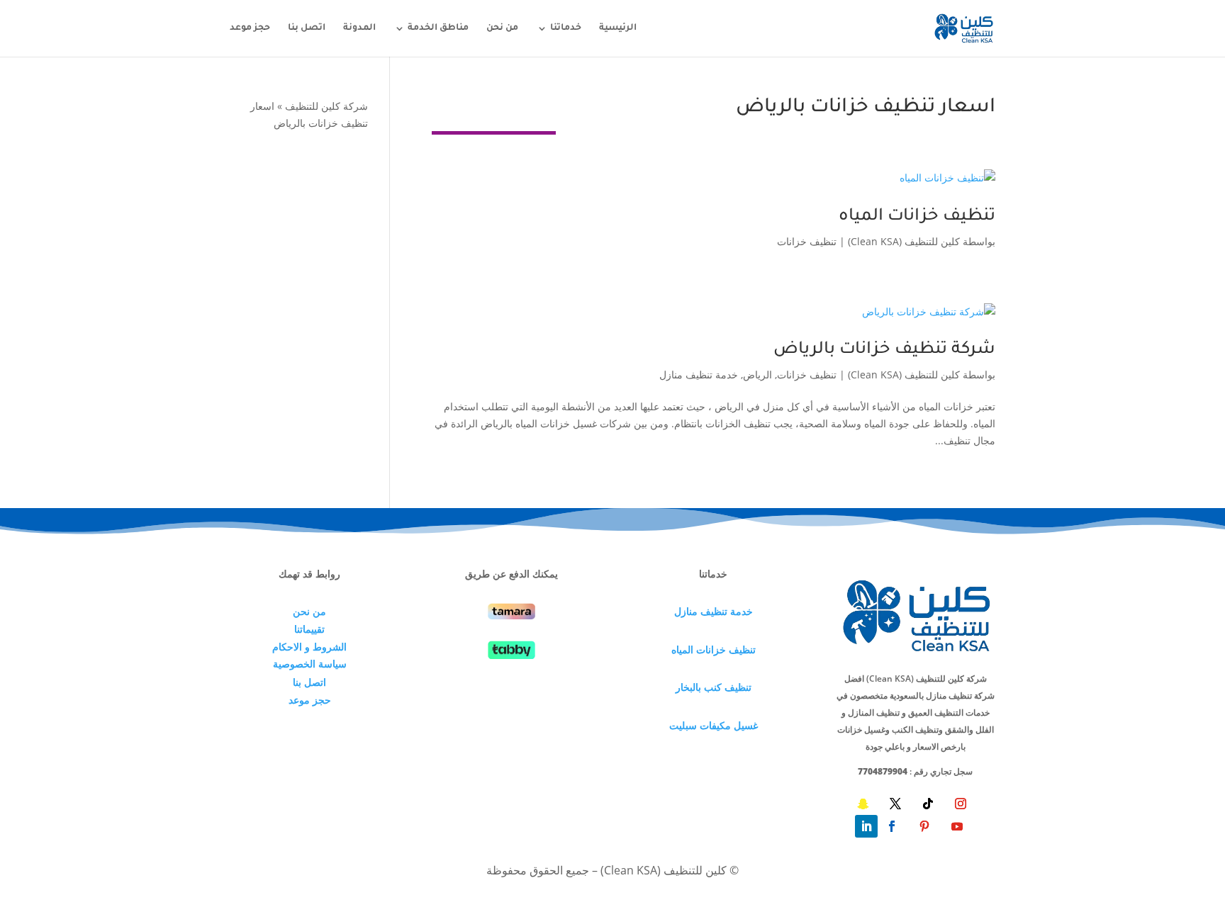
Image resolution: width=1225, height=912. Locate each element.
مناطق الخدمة (438, 28)
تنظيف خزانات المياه (917, 217)
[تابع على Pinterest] (924, 826)
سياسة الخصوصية (310, 663)
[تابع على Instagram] (960, 803)
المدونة (359, 28)
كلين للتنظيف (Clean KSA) (904, 241)
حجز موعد (250, 28)
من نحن (502, 28)
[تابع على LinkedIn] (866, 826)
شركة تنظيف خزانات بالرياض (884, 350)
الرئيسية (618, 28)
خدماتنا (565, 28)
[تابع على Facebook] (891, 826)
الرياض (757, 374)
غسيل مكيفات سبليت (713, 725)
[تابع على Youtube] (957, 826)
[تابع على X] (895, 803)
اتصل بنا (306, 28)
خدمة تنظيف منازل (698, 374)
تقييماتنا (309, 629)
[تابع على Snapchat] (862, 803)
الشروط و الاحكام (309, 646)
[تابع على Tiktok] (928, 803)
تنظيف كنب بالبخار (713, 687)
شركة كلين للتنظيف (326, 106)
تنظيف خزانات (807, 241)
